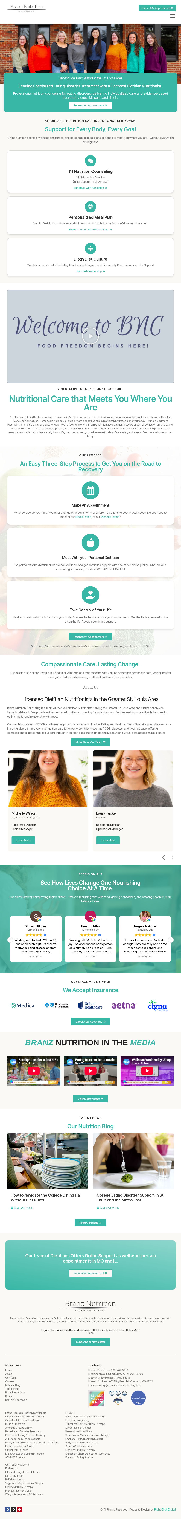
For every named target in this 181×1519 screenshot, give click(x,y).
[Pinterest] (19, 1509)
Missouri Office (110, 517)
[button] (90, 336)
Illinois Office (83, 517)
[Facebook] (7, 1509)
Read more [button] (36, 956)
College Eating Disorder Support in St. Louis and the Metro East (130, 1197)
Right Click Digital (165, 1509)
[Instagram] (13, 1509)
